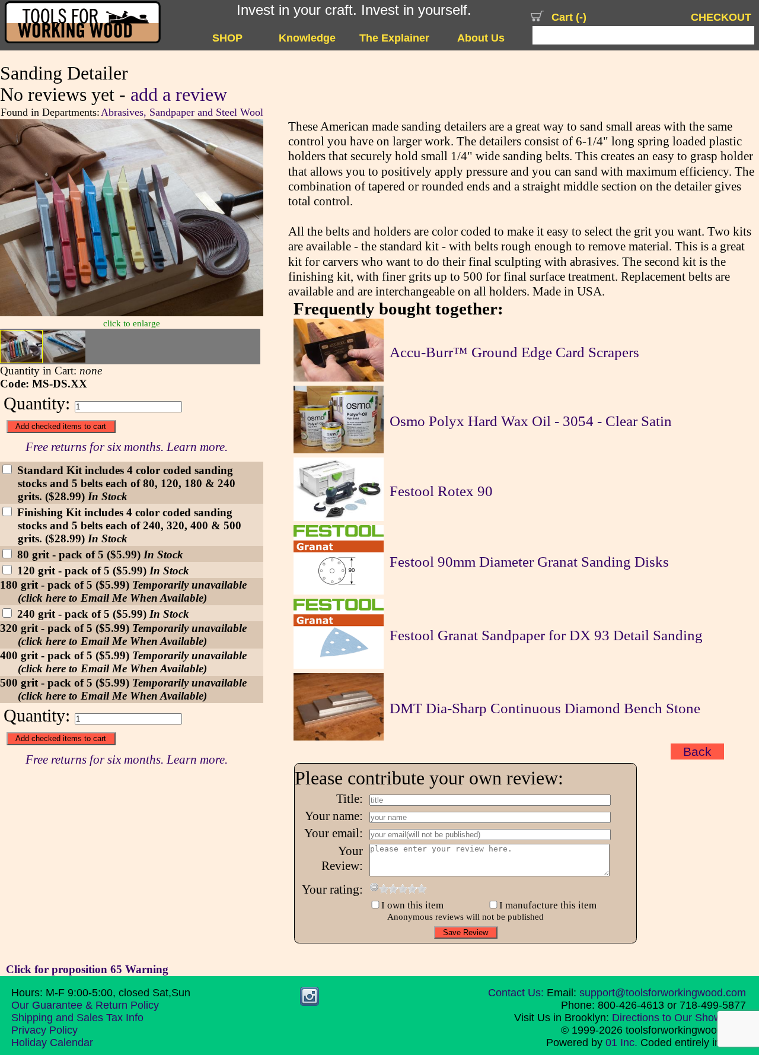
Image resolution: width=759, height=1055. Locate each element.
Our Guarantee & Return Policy (85, 1005)
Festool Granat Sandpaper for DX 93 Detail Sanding (546, 635)
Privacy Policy (44, 1030)
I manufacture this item (548, 905)
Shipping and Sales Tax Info (77, 1018)
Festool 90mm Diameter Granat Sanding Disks (529, 562)
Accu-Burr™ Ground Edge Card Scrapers (514, 352)
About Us (481, 37)
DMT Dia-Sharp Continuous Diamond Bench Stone (545, 708)
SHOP (227, 37)
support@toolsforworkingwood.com (662, 993)
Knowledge (307, 37)
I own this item (412, 905)
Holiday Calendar (52, 1042)
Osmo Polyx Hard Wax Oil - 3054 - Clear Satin (531, 421)
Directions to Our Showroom (679, 1018)
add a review (178, 94)
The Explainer (394, 37)
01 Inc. (621, 1042)
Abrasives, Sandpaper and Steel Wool (182, 112)
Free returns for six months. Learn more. (126, 447)
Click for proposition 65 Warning (87, 969)
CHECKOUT (721, 17)
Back (697, 751)
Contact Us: (516, 993)
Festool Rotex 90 (441, 491)
